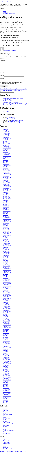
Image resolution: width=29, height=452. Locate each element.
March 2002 (6, 388)
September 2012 (7, 245)
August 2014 (6, 223)
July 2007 (5, 314)
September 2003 (7, 363)
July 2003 (5, 366)
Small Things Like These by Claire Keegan (13, 98)
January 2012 (6, 251)
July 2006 (5, 330)
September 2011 (7, 256)
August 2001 (6, 397)
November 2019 (7, 174)
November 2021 (7, 156)
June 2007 (5, 315)
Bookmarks (5, 410)
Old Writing (6, 425)
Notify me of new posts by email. (9, 83)
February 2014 (6, 229)
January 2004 (6, 358)
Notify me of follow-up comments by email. (12, 82)
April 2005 (5, 338)
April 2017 (5, 203)
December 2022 (6, 146)
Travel (4, 431)
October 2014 (6, 220)
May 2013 (5, 239)
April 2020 (5, 168)
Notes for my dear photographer (10, 423)
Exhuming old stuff (7, 414)
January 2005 (6, 342)
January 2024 (6, 135)
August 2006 (6, 329)
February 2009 (6, 292)
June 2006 (5, 331)
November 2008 (7, 295)
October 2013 (6, 233)
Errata (4, 413)
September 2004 (7, 347)
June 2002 (5, 384)
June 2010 (5, 275)
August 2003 (6, 365)
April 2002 (5, 386)
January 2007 (6, 322)
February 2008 (6, 306)
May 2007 (5, 317)
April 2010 (5, 278)
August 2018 (6, 190)
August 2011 (6, 258)
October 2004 (6, 346)
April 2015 (5, 215)
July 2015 (5, 212)
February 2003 (6, 373)
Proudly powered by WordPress (18, 451)
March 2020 (6, 169)
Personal (5, 426)
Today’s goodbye (7, 99)
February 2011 (6, 266)
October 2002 (6, 378)
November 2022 (7, 148)
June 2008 (5, 302)
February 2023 (6, 144)
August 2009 (6, 287)
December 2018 (6, 185)
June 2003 (5, 367)
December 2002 (6, 376)
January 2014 (6, 231)
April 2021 (5, 162)
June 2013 (5, 237)
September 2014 (7, 221)
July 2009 (5, 288)
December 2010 (6, 268)
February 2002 (6, 389)
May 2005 (5, 337)
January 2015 (6, 216)
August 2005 (6, 334)
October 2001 (6, 394)
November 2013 (7, 232)
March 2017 (6, 204)
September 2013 (7, 235)
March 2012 (6, 249)
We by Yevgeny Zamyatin (17, 120)
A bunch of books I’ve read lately (11, 102)
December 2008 (6, 294)
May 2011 (5, 262)
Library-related (6, 422)
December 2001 (6, 392)
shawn (5, 50)
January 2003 (6, 374)
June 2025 (5, 129)
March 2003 (6, 372)
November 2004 (7, 345)
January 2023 (6, 145)
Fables (4, 415)
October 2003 (6, 362)
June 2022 (5, 150)
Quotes (4, 429)
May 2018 (5, 193)
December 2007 (6, 308)
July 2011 (5, 259)
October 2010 (6, 271)
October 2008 (6, 296)
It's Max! (15, 50)
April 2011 (5, 263)
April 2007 (5, 318)
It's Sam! (5, 421)
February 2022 (6, 153)
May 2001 (5, 401)
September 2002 (7, 380)
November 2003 (7, 361)
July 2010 (5, 274)
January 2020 (6, 172)
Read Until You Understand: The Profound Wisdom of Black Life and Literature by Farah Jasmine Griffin (16, 104)
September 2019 (7, 177)
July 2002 (5, 382)
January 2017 (6, 207)
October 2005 (6, 333)
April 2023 (5, 142)
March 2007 (6, 319)
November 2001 (7, 393)
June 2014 (5, 225)
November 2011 (7, 253)
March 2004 (6, 355)
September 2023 (7, 138)
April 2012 (5, 248)
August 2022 (6, 149)
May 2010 (5, 276)
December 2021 (6, 154)
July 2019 (5, 178)
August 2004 (6, 349)
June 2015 (5, 213)
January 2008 (6, 307)
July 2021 (5, 158)
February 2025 (6, 133)
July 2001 (5, 398)
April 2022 (5, 152)
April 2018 (5, 194)
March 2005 (6, 339)
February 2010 (6, 279)
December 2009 (6, 282)
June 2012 (5, 247)
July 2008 (5, 300)
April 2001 (5, 402)
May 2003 (5, 369)
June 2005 (5, 335)
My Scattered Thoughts (5, 1)
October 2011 (6, 255)
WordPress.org (6, 443)
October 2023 (6, 137)
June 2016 (5, 208)
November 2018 (7, 186)
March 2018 (6, 196)
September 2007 (7, 311)
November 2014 (7, 219)
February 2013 (6, 243)
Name (2, 73)
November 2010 (7, 270)
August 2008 (6, 299)
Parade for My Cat (7, 100)
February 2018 (6, 197)
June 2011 (5, 260)
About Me (5, 12)
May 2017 (5, 201)
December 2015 (6, 211)
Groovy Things (6, 418)
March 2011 (6, 264)
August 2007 (6, 313)
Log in (4, 439)
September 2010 (7, 272)
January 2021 (6, 164)
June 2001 (5, 400)
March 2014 (6, 228)
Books (4, 411)
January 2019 (6, 184)
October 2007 (6, 310)
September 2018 (7, 189)
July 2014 (5, 224)
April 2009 (5, 291)
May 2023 (5, 141)
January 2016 (6, 209)
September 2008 (7, 298)
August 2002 (6, 381)
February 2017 (6, 205)
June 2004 (5, 351)
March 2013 (6, 241)
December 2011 (6, 252)
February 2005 (6, 341)
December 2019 (6, 173)
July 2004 (5, 350)
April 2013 (5, 240)
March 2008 (6, 304)
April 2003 (5, 370)
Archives (5, 409)
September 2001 (7, 396)
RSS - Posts (6, 111)
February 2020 (6, 170)
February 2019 (6, 182)
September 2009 (7, 286)
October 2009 (6, 284)
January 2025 (6, 134)
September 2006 (7, 327)
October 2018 (6, 188)
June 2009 (5, 290)
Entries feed (6, 440)
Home (4, 11)
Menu (2, 8)
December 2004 (6, 343)
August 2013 (6, 236)
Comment (3, 60)
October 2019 (6, 176)
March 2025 (6, 131)
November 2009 (7, 283)
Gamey (4, 417)
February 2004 (6, 357)
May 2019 (5, 181)
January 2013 (6, 244)
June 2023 (5, 140)
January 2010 (6, 280)
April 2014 (5, 227)
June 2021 (5, 160)
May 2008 (5, 303)
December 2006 (6, 323)
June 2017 (5, 200)
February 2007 (6, 321)
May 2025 (5, 130)
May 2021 (5, 161)
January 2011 (6, 267)
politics (4, 427)
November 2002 (7, 377)
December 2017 (6, 199)
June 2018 (5, 192)
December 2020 (6, 165)
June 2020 (5, 166)
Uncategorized (6, 433)
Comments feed (6, 442)
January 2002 (6, 390)
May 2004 (5, 353)
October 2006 (6, 326)
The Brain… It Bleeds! (8, 430)
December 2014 (6, 217)
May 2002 (5, 385)
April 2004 (5, 354)
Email (2, 75)
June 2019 (5, 180)
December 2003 (6, 359)
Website (2, 78)
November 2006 (7, 325)
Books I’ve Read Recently (9, 13)
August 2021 (6, 157)
